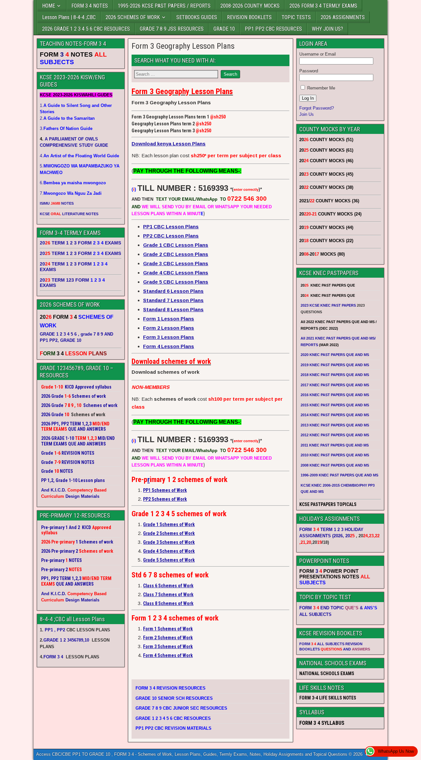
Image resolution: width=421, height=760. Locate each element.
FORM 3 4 (53, 656)
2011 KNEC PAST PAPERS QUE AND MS (335, 445)
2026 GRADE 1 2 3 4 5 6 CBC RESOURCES (86, 29)
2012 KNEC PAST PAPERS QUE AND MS (335, 435)
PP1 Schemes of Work (165, 490)
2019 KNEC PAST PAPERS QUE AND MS (335, 365)
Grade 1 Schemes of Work (169, 524)
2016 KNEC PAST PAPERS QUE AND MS (335, 395)
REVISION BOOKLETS (249, 17)
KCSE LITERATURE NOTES (69, 214)
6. (73, 182)
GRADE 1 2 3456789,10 (66, 640)
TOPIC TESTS (296, 17)
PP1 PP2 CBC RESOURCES (273, 29)
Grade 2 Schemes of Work (169, 533)
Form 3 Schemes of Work (168, 646)
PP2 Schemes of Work (165, 499)
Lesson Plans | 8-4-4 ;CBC (69, 17)
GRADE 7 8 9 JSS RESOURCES (172, 29)
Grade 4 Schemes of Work (169, 551)
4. (79, 155)
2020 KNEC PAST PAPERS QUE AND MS (335, 355)
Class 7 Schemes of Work (168, 594)
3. (66, 128)
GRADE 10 (224, 29)
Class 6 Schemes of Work (168, 585)
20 (350, 535)
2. (67, 118)
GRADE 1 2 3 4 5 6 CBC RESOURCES (173, 718)
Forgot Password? (316, 108)
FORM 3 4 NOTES (89, 6)
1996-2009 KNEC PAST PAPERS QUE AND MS (339, 475)
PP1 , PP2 (55, 629)
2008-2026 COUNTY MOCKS (250, 6)
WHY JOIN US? (327, 29)
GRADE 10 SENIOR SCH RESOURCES (174, 698)
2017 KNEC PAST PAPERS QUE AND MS (335, 385)
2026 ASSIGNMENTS (343, 17)
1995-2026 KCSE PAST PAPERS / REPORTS (164, 6)
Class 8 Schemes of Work (168, 603)
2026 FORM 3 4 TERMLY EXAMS (323, 6)
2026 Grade (52, 414)
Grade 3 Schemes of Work (169, 542)
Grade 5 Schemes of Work (169, 560)
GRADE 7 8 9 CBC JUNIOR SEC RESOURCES (181, 708)
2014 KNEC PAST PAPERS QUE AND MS (335, 415)
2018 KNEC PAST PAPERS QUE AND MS (335, 375)
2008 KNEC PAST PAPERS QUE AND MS (335, 465)
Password (308, 70)
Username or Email (317, 54)
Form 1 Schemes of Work (168, 628)
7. (71, 193)
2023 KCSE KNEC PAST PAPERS (328, 305)
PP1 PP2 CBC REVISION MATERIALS (173, 728)
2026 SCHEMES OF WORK (133, 17)
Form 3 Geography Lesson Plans (183, 46)
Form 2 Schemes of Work (168, 637)
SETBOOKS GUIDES (196, 17)
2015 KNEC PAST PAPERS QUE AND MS (335, 405)
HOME (48, 6)
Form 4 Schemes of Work (168, 655)
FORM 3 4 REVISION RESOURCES (171, 688)
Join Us (306, 114)
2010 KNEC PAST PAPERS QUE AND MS (335, 455)
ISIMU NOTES (57, 203)
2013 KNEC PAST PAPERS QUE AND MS (335, 425)
